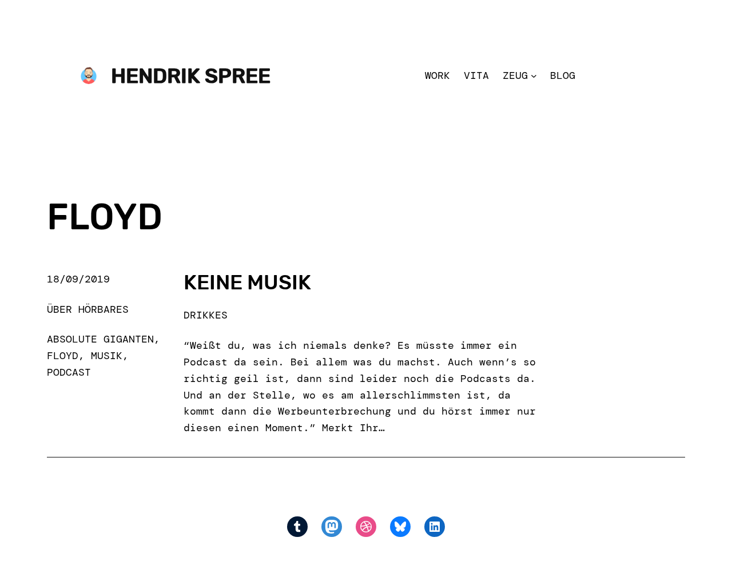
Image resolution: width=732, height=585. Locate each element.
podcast (69, 372)
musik (106, 356)
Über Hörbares (88, 309)
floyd (62, 356)
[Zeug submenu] (534, 76)
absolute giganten (100, 339)
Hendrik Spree (190, 75)
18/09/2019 (78, 279)
